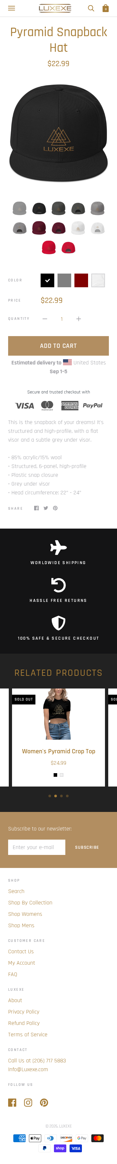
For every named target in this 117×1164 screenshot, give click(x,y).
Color (15, 280)
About (15, 1000)
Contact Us (21, 951)
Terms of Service (27, 1034)
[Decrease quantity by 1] (45, 318)
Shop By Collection (30, 902)
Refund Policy (24, 1023)
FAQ (12, 974)
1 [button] (49, 796)
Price (14, 300)
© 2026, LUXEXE (59, 1126)
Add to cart (58, 346)
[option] (58, 134)
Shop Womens (25, 914)
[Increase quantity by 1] (78, 318)
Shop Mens (21, 925)
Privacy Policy (23, 1011)
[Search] (91, 8)
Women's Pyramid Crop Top (58, 751)
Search (16, 891)
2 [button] (55, 796)
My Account (21, 963)
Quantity (19, 318)
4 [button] (67, 796)
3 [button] (61, 796)
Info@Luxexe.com (28, 1069)
